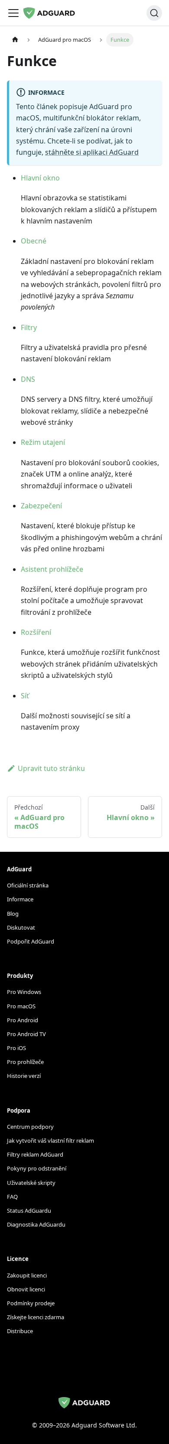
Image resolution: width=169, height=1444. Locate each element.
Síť (25, 695)
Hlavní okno (40, 178)
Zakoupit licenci (27, 1275)
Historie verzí (24, 1076)
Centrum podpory (30, 1127)
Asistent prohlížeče (52, 569)
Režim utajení (43, 442)
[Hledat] (154, 13)
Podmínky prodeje (31, 1303)
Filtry (29, 327)
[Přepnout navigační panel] (13, 13)
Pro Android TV (26, 1034)
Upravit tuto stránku (51, 768)
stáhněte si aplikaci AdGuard (92, 152)
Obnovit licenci (26, 1289)
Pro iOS (16, 1048)
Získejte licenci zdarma (35, 1317)
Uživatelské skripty (31, 1183)
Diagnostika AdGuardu (36, 1224)
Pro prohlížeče (25, 1062)
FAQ (12, 1197)
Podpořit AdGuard (30, 941)
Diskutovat (21, 927)
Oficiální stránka (28, 885)
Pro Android (22, 1020)
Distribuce (20, 1331)
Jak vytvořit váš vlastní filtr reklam (50, 1140)
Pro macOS (21, 1006)
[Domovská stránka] (15, 40)
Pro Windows (24, 992)
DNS (28, 379)
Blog (13, 913)
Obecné (33, 241)
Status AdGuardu (29, 1210)
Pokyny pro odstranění (36, 1168)
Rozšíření (36, 632)
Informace (20, 899)
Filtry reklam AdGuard (35, 1154)
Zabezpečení (41, 505)
